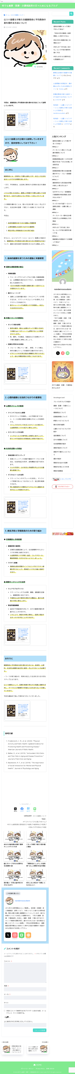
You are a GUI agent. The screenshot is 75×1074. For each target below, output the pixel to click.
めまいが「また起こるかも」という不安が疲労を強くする (62, 49)
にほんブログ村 (65, 479)
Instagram (14, 938)
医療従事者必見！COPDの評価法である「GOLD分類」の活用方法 (62, 162)
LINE (22, 938)
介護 (36, 822)
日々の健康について (39, 816)
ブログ (30, 822)
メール (7, 994)
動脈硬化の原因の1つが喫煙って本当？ (62, 240)
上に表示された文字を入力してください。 (18, 1021)
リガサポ (66, 124)
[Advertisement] (25, 86)
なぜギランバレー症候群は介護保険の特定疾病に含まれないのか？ (62, 194)
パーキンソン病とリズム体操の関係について (62, 151)
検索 (71, 14)
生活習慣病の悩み (60, 444)
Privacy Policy (40, 1069)
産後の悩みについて (61, 448)
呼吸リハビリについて (61, 421)
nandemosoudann (59, 113)
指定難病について (60, 436)
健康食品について (60, 412)
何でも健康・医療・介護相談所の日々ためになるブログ (30, 5)
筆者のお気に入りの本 (61, 467)
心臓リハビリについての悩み (62, 430)
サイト (6, 1003)
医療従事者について (61, 417)
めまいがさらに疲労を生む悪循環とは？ (62, 57)
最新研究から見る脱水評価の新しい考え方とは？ (62, 184)
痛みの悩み (57, 459)
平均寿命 (38, 827)
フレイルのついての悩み (62, 402)
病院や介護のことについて (62, 453)
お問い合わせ (50, 1069)
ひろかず (58, 100)
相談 (44, 827)
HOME (39, 1065)
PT (25, 822)
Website (28, 938)
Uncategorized (59, 397)
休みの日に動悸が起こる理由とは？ (62, 41)
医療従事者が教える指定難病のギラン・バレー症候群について (62, 173)
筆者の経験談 (58, 471)
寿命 (31, 827)
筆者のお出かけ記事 (61, 463)
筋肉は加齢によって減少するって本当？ (62, 27)
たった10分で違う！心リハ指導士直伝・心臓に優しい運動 (62, 206)
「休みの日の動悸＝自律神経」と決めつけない (62, 34)
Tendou (61, 89)
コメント (8, 961)
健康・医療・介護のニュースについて (62, 407)
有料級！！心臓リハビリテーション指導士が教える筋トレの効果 (62, 107)
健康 (29, 824)
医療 (43, 824)
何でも (43, 822)
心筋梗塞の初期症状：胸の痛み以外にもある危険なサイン (62, 86)
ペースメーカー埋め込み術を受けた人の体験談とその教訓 (62, 218)
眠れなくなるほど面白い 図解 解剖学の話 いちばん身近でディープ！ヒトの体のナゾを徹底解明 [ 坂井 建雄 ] (23, 117)
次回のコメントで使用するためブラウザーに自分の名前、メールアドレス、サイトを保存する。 (26, 1012)
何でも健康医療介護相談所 (17, 824)
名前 (6, 986)
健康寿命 (37, 824)
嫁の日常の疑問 (59, 425)
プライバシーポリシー (27, 1069)
